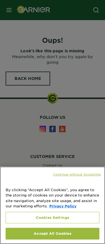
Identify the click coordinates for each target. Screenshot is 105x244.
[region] (52, 205)
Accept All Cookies (52, 233)
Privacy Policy (62, 206)
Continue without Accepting (77, 174)
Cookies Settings (52, 217)
